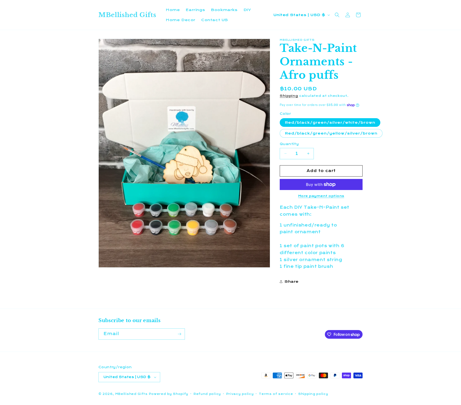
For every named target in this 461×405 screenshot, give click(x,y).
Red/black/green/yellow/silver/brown (331, 133)
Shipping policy (313, 394)
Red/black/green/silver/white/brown (330, 122)
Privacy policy (240, 394)
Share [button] (292, 281)
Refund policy (207, 394)
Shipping (289, 96)
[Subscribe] (179, 334)
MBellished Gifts (131, 394)
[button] (337, 15)
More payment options (321, 196)
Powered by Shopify (168, 394)
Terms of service (276, 394)
